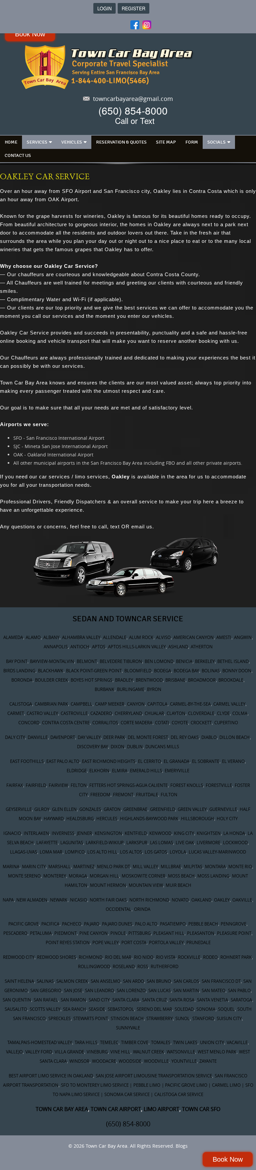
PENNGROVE (233, 924)
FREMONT (123, 795)
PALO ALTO (146, 924)
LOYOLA (178, 852)
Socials (216, 142)
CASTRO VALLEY (42, 713)
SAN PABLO (239, 990)
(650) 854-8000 (133, 110)
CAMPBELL (81, 704)
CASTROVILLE (74, 713)
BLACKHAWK (50, 671)
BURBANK (104, 689)
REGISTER (133, 8)
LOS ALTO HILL (102, 852)
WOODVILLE (156, 1061)
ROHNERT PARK (236, 957)
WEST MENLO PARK (217, 1052)
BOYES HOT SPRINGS (91, 680)
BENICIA (184, 661)
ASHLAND (178, 647)
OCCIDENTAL (118, 909)
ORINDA (142, 909)
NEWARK (58, 900)
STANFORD (203, 1018)
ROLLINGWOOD (94, 966)
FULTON (169, 795)
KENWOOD (160, 833)
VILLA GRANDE (69, 1052)
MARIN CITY (34, 867)
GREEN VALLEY (192, 809)
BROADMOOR (202, 680)
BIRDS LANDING (19, 671)
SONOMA (205, 1009)
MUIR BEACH (178, 885)
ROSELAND (124, 966)
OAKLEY (222, 900)
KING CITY (184, 833)
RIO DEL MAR (118, 957)
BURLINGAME (130, 689)
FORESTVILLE (219, 785)
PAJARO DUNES (117, 924)
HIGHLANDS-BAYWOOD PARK (149, 819)
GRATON (112, 809)
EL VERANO (233, 761)
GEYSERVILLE (19, 809)
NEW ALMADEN (31, 900)
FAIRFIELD (36, 785)
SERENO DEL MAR (154, 1009)
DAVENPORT (62, 737)
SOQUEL (226, 1009)
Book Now (30, 34)
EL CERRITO (149, 761)
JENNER (84, 833)
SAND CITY (99, 1000)
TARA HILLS (86, 1042)
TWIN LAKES (185, 1042)
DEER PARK (114, 737)
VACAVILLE (237, 1042)
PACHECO (71, 924)
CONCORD (28, 723)
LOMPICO (75, 852)
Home (11, 142)
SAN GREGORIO (45, 990)
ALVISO (163, 637)
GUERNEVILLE (223, 809)
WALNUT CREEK (148, 1052)
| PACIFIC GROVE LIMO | (186, 1085)
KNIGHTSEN (209, 833)
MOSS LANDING (213, 876)
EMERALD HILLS (146, 771)
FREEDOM (100, 795)
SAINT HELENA (19, 981)
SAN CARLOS (186, 981)
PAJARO (91, 924)
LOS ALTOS (131, 852)
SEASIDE (97, 1009)
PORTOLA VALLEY (166, 942)
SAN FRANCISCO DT (221, 981)
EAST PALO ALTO (62, 761)
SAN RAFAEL (46, 1000)
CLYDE (223, 713)
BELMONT (87, 661)
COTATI (162, 723)
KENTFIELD (136, 833)
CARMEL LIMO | (228, 1085)
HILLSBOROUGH (197, 819)
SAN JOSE (73, 990)
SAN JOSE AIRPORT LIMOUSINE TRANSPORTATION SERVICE (154, 1076)
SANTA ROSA (181, 1000)
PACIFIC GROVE (23, 924)
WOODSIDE (130, 1061)
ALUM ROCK (141, 637)
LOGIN (104, 8)
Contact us (18, 155)
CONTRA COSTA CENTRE (66, 723)
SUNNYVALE (128, 1028)
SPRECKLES (59, 1018)
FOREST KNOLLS (186, 785)
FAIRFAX (14, 785)
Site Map (166, 142)
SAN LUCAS (159, 990)
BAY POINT (16, 661)
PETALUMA (41, 933)
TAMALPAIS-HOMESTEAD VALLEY (39, 1042)
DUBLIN (135, 747)
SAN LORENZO (131, 990)
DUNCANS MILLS (162, 747)
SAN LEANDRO (99, 990)
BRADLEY (124, 680)
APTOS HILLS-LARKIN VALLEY (137, 647)
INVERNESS (63, 833)
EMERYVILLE (177, 771)
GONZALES (90, 809)
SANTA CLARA (125, 1000)
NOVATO (180, 900)
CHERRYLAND (128, 713)
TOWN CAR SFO (201, 1109)
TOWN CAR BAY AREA (62, 1109)
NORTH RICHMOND (149, 900)
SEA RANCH (74, 1009)
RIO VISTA (165, 957)
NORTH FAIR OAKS (108, 900)
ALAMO (33, 637)
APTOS (98, 647)
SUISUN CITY (229, 1018)
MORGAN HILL (104, 876)
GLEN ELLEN (64, 809)
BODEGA (162, 671)
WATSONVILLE (181, 1052)
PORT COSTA (133, 942)
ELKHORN (99, 771)
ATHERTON (202, 647)
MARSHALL (59, 867)
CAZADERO (101, 713)
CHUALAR (154, 713)
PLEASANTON (200, 933)
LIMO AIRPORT (161, 1109)
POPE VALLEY (105, 942)
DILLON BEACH (234, 737)
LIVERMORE (208, 843)
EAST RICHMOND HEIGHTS (108, 761)
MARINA (11, 867)
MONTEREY (54, 876)
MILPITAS (193, 867)
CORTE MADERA (136, 723)
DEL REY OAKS (185, 737)
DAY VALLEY (89, 737)
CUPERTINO (226, 723)
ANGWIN (243, 637)
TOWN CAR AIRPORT (116, 1109)
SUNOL (182, 1018)
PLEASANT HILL (168, 933)
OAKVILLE (242, 900)
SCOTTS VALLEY (45, 1009)
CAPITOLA (157, 704)
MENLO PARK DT (113, 867)
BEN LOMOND (159, 661)
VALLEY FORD (38, 1052)
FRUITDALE (147, 795)
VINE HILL (120, 1052)
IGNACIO (12, 833)
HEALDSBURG (80, 819)
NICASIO (78, 900)
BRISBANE (175, 680)
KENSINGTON (108, 833)
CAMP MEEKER (109, 704)
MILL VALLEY (145, 867)
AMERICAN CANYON (193, 637)
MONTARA (215, 867)
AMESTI (223, 637)
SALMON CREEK (72, 981)
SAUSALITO (16, 1009)
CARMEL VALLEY (229, 704)
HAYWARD (54, 819)
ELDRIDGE (77, 771)
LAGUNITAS (71, 843)
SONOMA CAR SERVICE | (128, 1094)
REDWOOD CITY (18, 957)
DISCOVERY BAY (92, 747)
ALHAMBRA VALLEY (81, 637)
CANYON (136, 704)
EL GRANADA (176, 761)
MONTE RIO (240, 867)
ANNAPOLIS (56, 647)
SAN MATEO (213, 990)
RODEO (210, 957)
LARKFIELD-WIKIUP (105, 843)
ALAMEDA (13, 637)
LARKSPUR (136, 843)
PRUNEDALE (198, 942)
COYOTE (180, 723)
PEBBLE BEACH (203, 924)
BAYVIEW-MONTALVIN (52, 661)
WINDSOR (79, 1061)
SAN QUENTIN (17, 1000)
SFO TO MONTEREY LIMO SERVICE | (96, 1085)
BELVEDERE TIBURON (121, 661)
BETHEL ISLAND (233, 661)
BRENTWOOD (149, 680)
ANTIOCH (79, 647)
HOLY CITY (227, 819)
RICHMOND (90, 957)
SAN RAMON (73, 1000)
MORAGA (78, 876)
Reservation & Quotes (121, 142)
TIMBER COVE (134, 1042)
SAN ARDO (133, 981)
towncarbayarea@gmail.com (133, 99)
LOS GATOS (156, 852)
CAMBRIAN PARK (51, 704)
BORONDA (21, 680)
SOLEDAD (184, 1009)
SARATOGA (241, 1000)
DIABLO (209, 737)
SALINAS (45, 981)
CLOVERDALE (201, 713)
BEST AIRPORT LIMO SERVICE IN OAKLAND (51, 1076)
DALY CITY (15, 737)
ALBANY (51, 637)
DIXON (117, 747)
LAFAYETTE (47, 843)
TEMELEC (109, 1042)
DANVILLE (38, 737)
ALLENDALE (114, 637)
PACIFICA (50, 924)
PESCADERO (15, 933)
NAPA (8, 900)
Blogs (182, 1146)
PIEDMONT (65, 933)
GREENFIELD (162, 809)
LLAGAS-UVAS (23, 852)
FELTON (79, 785)
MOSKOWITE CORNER (143, 876)
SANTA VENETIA (212, 1000)
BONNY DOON (236, 671)
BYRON (154, 689)
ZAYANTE (208, 1061)
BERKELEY (205, 661)
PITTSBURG (139, 933)
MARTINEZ (83, 867)
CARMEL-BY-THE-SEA (190, 704)
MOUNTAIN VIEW (146, 885)
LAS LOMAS (161, 843)
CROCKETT (201, 723)
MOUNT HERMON (108, 885)
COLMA (239, 713)
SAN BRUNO (159, 981)
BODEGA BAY (186, 671)
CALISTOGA (20, 704)
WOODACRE (104, 1061)
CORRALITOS (105, 723)
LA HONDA (234, 833)
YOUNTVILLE (184, 1061)
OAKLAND (201, 900)
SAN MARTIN (186, 990)
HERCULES (106, 819)
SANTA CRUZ (154, 1000)
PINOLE (118, 933)
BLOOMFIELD (137, 671)
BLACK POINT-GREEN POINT (94, 671)
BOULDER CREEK (51, 680)
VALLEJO (14, 1052)
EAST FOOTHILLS (27, 761)
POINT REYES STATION (68, 942)
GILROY (41, 809)
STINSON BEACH (127, 1018)
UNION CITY (212, 1042)
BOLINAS (211, 671)
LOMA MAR (51, 852)
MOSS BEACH (181, 876)
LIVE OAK (185, 843)
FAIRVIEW (58, 785)
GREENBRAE (135, 809)
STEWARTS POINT (90, 1018)
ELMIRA (119, 771)
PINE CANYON (93, 933)
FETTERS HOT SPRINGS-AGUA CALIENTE (128, 785)
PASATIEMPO (173, 924)
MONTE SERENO (24, 876)
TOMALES (160, 1042)
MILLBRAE (171, 867)
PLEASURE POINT (234, 933)
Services (37, 142)
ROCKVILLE (189, 957)
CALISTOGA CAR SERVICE (178, 1094)
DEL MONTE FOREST (148, 737)
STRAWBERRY (159, 1018)
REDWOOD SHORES (56, 957)
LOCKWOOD (235, 843)
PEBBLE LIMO (146, 1085)
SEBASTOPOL (121, 1009)
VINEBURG (97, 1052)
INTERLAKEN (36, 833)
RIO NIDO (143, 957)
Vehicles (71, 142)
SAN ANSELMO (105, 981)
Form (191, 142)
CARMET (15, 713)
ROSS (142, 966)
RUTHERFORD (164, 966)
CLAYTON (176, 713)
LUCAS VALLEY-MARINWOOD (217, 852)
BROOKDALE (230, 680)
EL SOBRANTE (205, 761)
